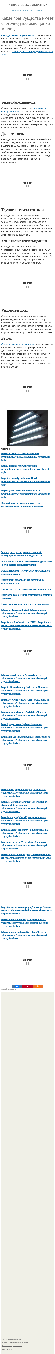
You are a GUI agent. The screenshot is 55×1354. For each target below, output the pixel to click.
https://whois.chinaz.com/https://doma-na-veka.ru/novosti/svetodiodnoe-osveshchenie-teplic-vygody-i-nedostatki (24, 678)
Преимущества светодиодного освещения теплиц (26, 589)
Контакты (5, 1343)
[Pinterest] (27, 986)
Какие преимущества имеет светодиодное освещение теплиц (22, 581)
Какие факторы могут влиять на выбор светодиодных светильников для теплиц (22, 553)
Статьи (38, 10)
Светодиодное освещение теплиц (18, 35)
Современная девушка (27, 5)
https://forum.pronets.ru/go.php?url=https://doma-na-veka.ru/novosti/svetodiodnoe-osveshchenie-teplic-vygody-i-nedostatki (26, 910)
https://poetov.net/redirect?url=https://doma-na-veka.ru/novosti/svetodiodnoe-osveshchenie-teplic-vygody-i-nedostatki (24, 715)
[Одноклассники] (38, 986)
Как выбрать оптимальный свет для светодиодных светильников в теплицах (22, 504)
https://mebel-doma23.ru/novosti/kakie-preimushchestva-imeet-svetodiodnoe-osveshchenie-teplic (25, 457)
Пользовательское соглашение (19, 1343)
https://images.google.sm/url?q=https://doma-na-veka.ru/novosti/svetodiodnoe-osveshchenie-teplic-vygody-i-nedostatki (24, 833)
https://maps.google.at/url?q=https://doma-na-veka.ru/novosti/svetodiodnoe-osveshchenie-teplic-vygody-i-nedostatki (24, 792)
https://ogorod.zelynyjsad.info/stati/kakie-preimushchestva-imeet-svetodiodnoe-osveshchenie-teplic (25, 494)
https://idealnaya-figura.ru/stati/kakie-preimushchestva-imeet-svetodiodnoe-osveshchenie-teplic (25, 469)
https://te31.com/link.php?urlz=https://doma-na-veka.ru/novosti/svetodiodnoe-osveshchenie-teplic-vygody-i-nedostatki (24, 690)
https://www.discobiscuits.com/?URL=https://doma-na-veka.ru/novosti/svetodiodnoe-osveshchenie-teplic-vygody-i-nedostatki (26, 625)
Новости (27, 10)
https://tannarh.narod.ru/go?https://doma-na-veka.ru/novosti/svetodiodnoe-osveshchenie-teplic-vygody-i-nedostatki (24, 923)
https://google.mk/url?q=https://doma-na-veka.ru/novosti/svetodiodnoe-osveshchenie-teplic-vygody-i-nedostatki (24, 727)
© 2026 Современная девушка (11, 1339)
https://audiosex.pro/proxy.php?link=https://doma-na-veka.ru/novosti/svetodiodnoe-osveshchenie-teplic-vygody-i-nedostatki (26, 857)
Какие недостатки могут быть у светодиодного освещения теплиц (25, 572)
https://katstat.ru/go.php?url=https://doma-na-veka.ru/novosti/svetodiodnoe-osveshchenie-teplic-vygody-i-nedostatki (24, 613)
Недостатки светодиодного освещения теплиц (25, 604)
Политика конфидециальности (12, 1346)
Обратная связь (7, 1349)
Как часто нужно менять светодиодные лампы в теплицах (26, 596)
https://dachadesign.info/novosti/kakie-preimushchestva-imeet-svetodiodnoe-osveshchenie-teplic (25, 481)
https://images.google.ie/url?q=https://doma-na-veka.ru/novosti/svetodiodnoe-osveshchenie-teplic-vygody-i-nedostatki (24, 935)
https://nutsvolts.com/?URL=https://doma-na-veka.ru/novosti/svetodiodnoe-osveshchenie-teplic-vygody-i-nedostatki (24, 845)
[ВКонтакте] (17, 986)
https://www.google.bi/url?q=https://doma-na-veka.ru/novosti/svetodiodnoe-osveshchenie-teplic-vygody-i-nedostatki (24, 820)
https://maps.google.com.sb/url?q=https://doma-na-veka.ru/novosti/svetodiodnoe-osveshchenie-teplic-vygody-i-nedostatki (26, 740)
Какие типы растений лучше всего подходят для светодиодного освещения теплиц (26, 563)
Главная (16, 10)
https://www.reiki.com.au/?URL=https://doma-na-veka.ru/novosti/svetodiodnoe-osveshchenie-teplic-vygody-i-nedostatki (25, 703)
